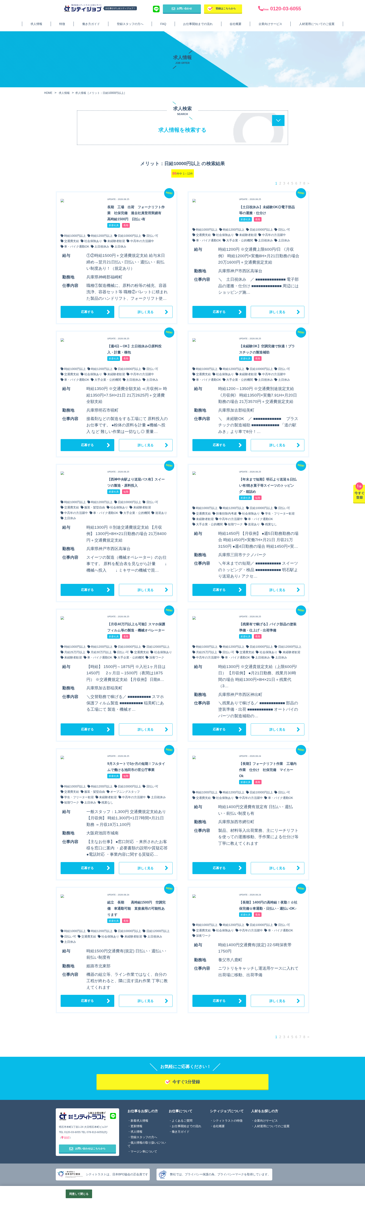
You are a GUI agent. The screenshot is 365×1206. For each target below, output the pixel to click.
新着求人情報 (139, 1120)
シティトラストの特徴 (227, 1120)
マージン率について (144, 1151)
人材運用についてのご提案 (317, 24)
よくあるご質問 (182, 1120)
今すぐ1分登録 (186, 1081)
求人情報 (36, 24)
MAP (66, 1137)
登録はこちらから (226, 8)
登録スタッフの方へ (130, 24)
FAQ (163, 24)
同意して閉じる (79, 1193)
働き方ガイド (91, 24)
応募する (87, 311)
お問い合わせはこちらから (90, 1148)
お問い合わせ (184, 8)
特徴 (62, 24)
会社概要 (235, 24)
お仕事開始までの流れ (198, 24)
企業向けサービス (270, 24)
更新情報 (136, 1126)
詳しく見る (146, 312)
